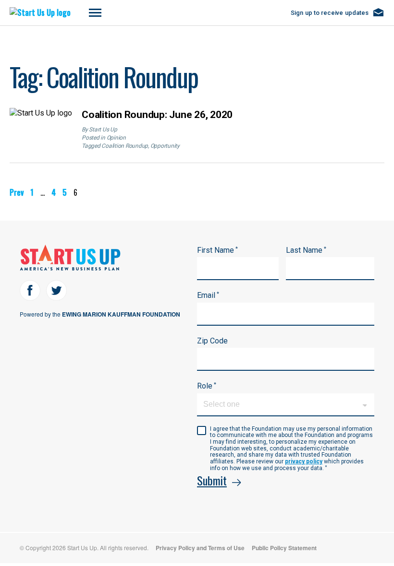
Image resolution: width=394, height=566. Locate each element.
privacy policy (303, 461)
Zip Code (212, 340)
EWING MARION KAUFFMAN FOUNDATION (121, 314)
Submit (212, 480)
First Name (217, 250)
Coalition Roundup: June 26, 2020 (157, 114)
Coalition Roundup (124, 145)
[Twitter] (56, 290)
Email (208, 295)
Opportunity (165, 145)
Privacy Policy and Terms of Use (200, 547)
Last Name (306, 250)
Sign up (330, 12)
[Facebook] (30, 290)
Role (206, 385)
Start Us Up (103, 129)
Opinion (116, 137)
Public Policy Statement (284, 547)
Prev (17, 192)
